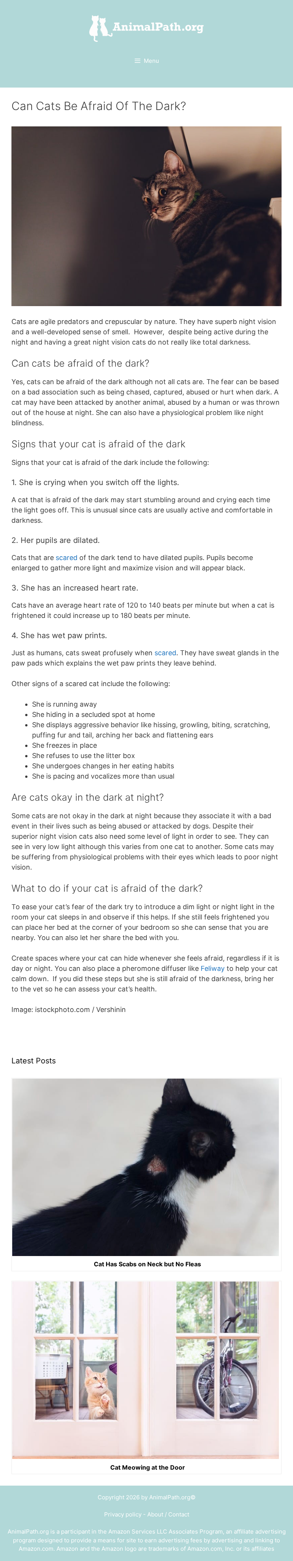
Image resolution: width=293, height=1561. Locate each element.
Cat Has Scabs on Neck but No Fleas (147, 1264)
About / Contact (168, 1514)
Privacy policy (123, 1514)
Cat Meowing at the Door (147, 1467)
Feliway (213, 968)
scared (66, 558)
